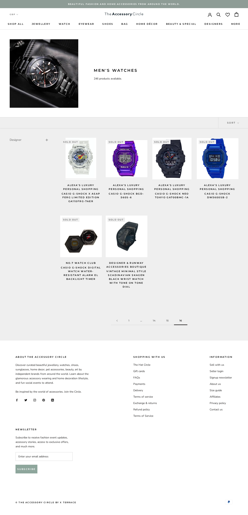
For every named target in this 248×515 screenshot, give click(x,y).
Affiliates (215, 397)
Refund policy (141, 409)
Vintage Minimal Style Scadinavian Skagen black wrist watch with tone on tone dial (126, 279)
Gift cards (139, 371)
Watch (65, 23)
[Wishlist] (228, 14)
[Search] (219, 14)
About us (215, 384)
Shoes (107, 23)
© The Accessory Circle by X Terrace (46, 502)
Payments (139, 384)
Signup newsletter (221, 377)
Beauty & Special (181, 23)
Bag (124, 23)
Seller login (216, 371)
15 (167, 320)
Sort (232, 122)
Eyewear (86, 23)
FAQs (136, 377)
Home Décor (147, 23)
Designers (213, 23)
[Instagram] (34, 400)
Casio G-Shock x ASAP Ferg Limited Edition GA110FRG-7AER (81, 197)
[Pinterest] (43, 400)
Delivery (138, 390)
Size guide (216, 390)
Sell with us (217, 365)
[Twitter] (25, 400)
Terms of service (143, 397)
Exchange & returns (145, 403)
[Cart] (236, 14)
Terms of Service (143, 416)
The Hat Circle (141, 365)
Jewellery (41, 23)
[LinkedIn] (52, 400)
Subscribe (26, 469)
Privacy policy (218, 403)
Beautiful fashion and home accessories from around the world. (124, 4)
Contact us (216, 409)
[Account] (210, 14)
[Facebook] (17, 400)
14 (154, 320)
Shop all (16, 23)
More (235, 23)
